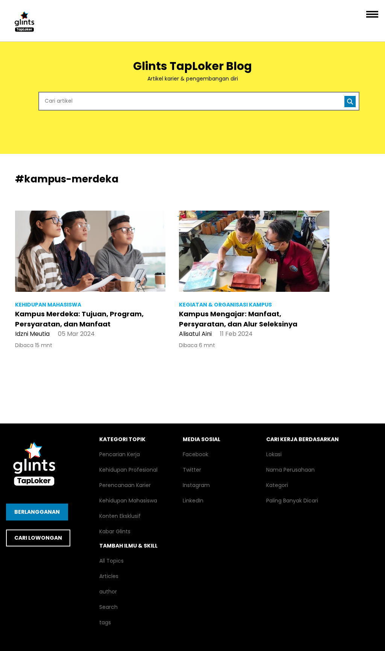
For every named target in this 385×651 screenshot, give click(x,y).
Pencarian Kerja (119, 454)
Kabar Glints (114, 531)
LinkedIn (193, 500)
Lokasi (274, 454)
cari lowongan (38, 538)
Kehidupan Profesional (128, 469)
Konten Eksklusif (120, 516)
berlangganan (37, 512)
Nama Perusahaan (290, 469)
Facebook (195, 454)
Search (108, 607)
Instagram (196, 485)
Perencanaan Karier (125, 485)
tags (105, 622)
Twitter (192, 469)
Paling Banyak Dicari (292, 500)
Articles (108, 576)
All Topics (111, 561)
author (108, 591)
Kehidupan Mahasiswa (128, 500)
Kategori (277, 485)
